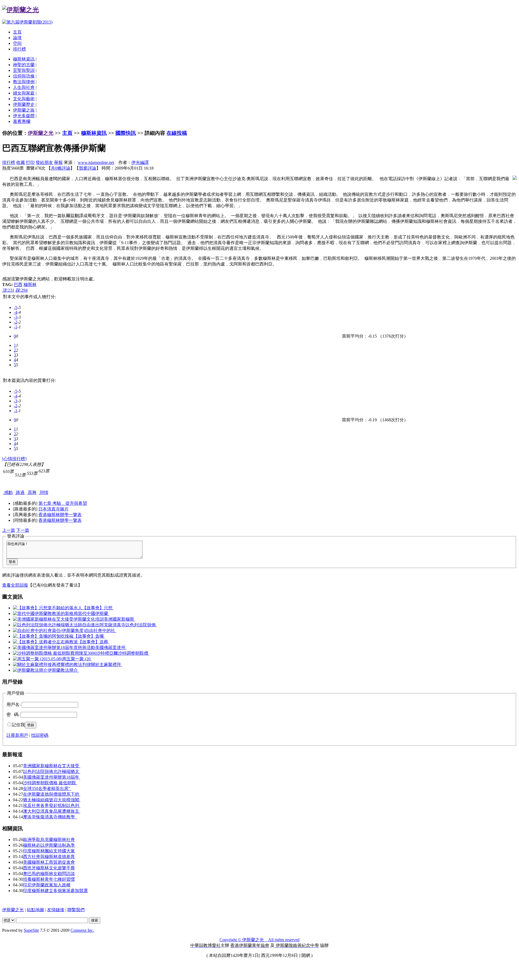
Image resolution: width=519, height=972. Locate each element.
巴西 (18, 284)
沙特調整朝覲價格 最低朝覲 (50, 783)
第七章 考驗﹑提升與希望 (62, 503)
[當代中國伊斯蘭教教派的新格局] (45, 613)
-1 (15, 327)
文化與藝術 (24, 98)
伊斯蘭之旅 (24, 110)
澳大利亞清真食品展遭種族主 (51, 811)
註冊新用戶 (17, 735)
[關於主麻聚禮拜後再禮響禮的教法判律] (52, 664)
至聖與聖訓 (24, 70)
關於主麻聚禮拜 (106, 664)
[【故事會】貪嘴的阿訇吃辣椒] (43, 636)
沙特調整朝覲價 (133, 653)
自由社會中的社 (100, 630)
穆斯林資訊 (24, 59)
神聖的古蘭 (24, 64)
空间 (17, 43)
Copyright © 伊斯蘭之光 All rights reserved (259, 939)
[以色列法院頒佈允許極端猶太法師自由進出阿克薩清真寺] (69, 625)
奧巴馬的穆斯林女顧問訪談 (49, 873)
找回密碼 (39, 735)
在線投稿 (177, 133)
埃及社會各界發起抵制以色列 (51, 805)
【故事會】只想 (98, 608)
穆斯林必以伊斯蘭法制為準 (49, 845)
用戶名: (13, 704)
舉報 (58, 162)
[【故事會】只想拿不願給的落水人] (47, 608)
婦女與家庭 (24, 93)
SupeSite (31, 930)
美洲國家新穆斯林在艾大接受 (51, 766)
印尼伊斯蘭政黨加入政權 (47, 885)
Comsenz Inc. (82, 930)
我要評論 (87, 168)
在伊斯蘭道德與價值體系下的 (51, 794)
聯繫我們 (76, 909)
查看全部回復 (15, 585)
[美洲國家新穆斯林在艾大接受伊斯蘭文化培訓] (58, 619)
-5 (15, 307)
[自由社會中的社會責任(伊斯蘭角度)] (49, 630)
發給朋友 (44, 162)
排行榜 (19, 49)
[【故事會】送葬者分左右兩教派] (45, 642)
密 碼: (12, 714)
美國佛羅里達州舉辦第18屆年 (51, 777)
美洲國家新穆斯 (119, 619)
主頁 (17, 32)
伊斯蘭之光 (41, 133)
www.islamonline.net (96, 162)
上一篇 (8, 530)
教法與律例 (24, 81)
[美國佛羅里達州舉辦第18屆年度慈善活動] (54, 647)
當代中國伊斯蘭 (93, 613)
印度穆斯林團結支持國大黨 (49, 851)
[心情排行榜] (14, 458)
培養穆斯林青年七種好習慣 (49, 879)
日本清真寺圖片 (53, 509)
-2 (15, 322)
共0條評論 (60, 168)
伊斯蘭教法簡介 (63, 670)
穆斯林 (30, 284)
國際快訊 (125, 133)
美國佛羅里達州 (111, 647)
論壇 (17, 37)
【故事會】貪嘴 (89, 636)
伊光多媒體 (24, 115)
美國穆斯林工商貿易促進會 (49, 862)
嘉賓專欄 (21, 121)
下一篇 (22, 530)
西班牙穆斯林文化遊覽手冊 (49, 868)
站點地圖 (35, 909)
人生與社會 (24, 87)
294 (21, 290)
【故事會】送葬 (93, 642)
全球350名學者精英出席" (47, 788)
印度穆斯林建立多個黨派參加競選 (55, 890)
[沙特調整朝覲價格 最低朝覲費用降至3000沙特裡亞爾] (65, 653)
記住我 (18, 724)
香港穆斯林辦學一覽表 (60, 514)
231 (8, 290)
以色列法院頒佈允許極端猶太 (51, 771)
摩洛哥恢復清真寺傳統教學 (50, 817)
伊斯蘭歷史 (24, 104)
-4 (15, 312)
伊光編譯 (140, 162)
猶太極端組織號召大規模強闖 (51, 800)
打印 (30, 162)
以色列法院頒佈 (141, 625)
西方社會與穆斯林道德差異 (49, 856)
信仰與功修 (24, 76)
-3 (15, 317)
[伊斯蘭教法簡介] (30, 670)
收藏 (20, 162)
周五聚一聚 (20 (77, 659)
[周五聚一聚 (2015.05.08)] (37, 659)
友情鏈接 (55, 909)
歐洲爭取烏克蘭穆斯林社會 (49, 839)
